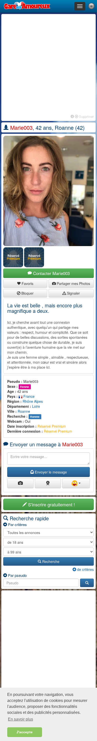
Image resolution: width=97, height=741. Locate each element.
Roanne (24, 411)
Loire (36, 406)
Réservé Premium (52, 426)
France (28, 396)
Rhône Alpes (33, 401)
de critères (85, 569)
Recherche (50, 561)
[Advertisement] (48, 64)
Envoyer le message (50, 472)
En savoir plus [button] (20, 719)
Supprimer (86, 116)
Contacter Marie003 (51, 273)
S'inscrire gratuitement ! (51, 504)
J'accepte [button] (24, 732)
